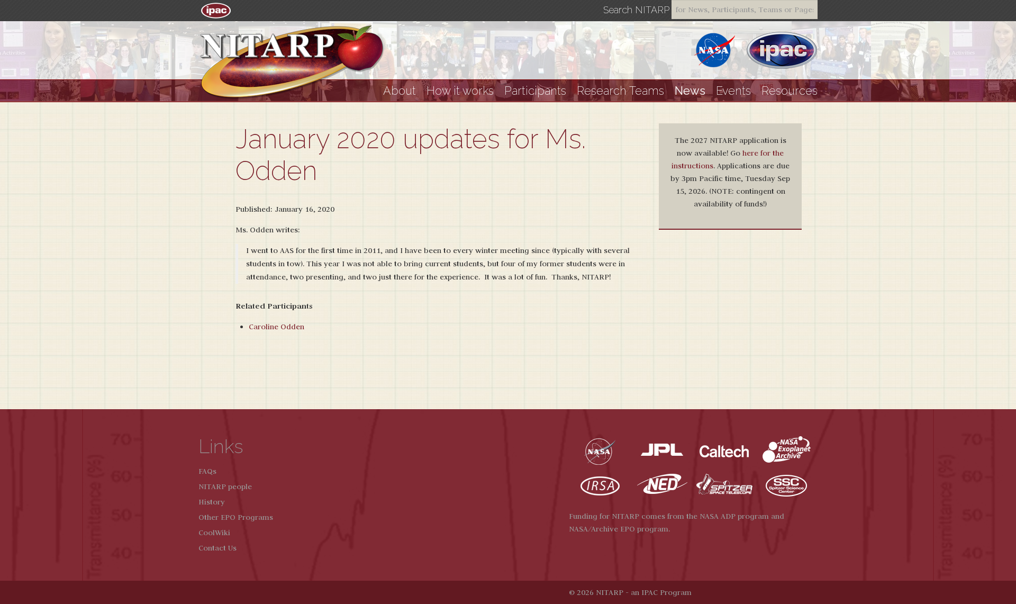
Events (733, 90)
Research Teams (620, 90)
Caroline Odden (276, 326)
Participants (535, 90)
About (399, 90)
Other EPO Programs (235, 517)
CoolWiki (214, 532)
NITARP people (225, 486)
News (690, 90)
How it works (460, 90)
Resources (789, 90)
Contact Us (217, 548)
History (211, 502)
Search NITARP (636, 10)
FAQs (207, 471)
